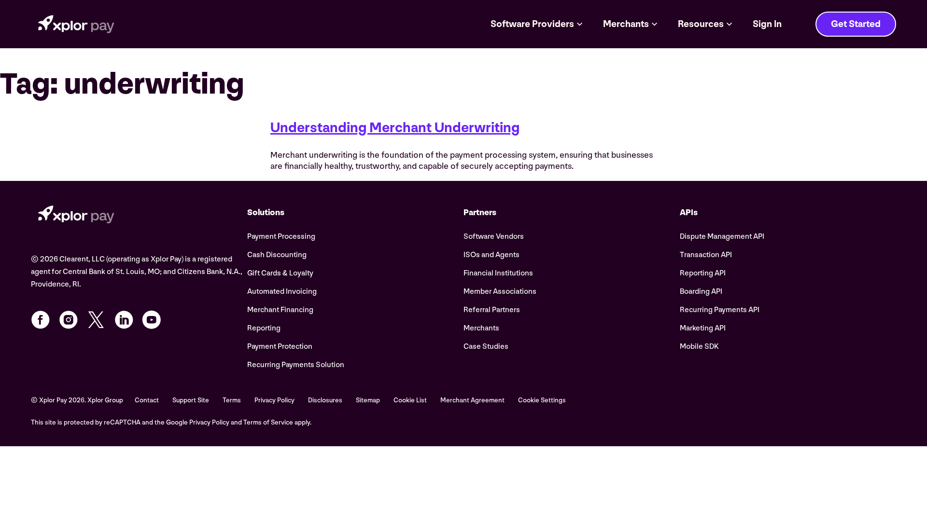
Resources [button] (701, 24)
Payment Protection (279, 346)
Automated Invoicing (282, 291)
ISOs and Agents (492, 255)
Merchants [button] (626, 24)
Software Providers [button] (532, 24)
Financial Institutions (498, 273)
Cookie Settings (542, 400)
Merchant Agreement (472, 400)
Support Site (190, 400)
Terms (232, 400)
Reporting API (703, 273)
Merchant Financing (280, 310)
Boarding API (701, 291)
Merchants (481, 328)
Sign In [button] (767, 24)
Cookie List (410, 400)
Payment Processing (281, 236)
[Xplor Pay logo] (76, 24)
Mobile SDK (699, 346)
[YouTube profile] (151, 319)
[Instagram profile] (68, 319)
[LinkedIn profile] (124, 319)
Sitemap (368, 400)
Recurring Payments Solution (295, 365)
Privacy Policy (274, 400)
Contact (147, 400)
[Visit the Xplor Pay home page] (139, 216)
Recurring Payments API (719, 310)
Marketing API (703, 328)
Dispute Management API (722, 236)
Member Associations (500, 291)
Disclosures (325, 400)
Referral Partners (492, 310)
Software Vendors (494, 236)
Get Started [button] (856, 24)
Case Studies (486, 346)
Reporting (264, 328)
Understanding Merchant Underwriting (395, 128)
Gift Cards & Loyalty (280, 273)
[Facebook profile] (40, 319)
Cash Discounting (277, 255)
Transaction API (706, 255)
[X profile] (96, 319)
